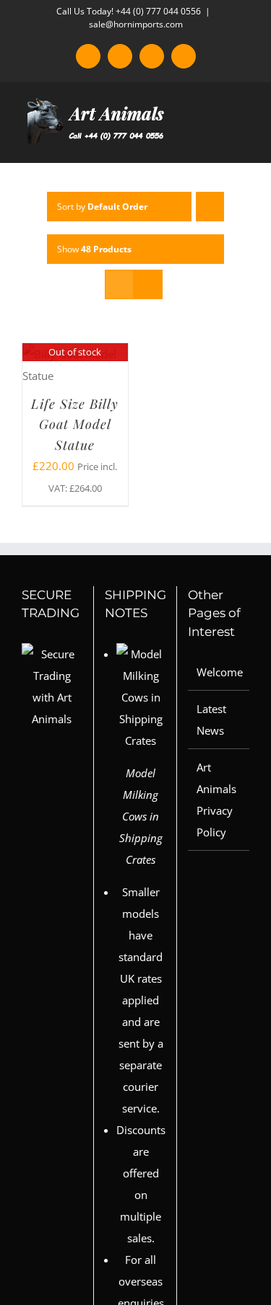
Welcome (219, 672)
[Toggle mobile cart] (217, 140)
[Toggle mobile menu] (243, 140)
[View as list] (148, 284)
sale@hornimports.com (136, 24)
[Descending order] (210, 206)
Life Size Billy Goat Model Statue (75, 424)
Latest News (211, 720)
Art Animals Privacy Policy (216, 799)
